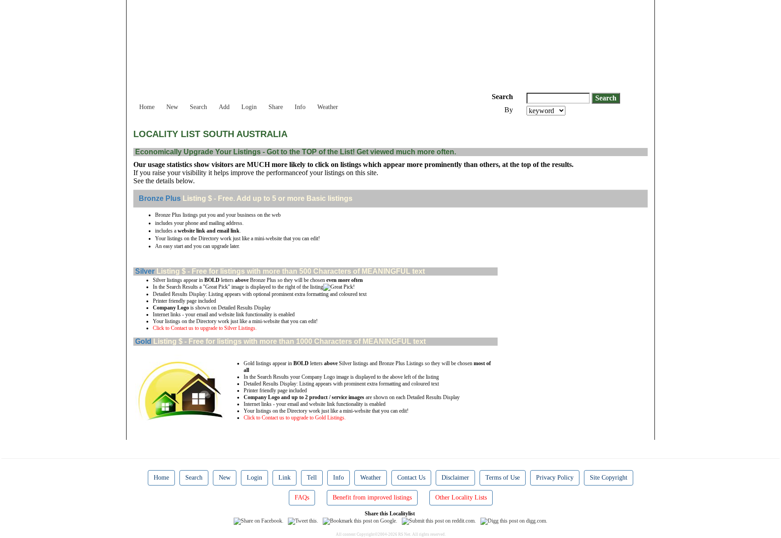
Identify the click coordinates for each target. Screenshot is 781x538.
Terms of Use (502, 477)
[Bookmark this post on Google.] (360, 520)
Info (300, 107)
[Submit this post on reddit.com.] (439, 520)
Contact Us (411, 477)
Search (198, 107)
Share (275, 107)
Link (284, 477)
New (172, 107)
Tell (312, 477)
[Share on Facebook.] (258, 520)
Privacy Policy (555, 477)
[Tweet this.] (303, 520)
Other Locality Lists (461, 497)
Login (249, 107)
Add (224, 107)
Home (147, 107)
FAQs (302, 497)
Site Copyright (608, 477)
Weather (327, 107)
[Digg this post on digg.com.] (514, 520)
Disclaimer (455, 477)
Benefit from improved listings (372, 497)
